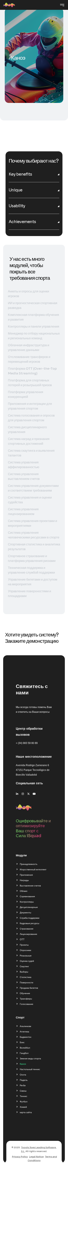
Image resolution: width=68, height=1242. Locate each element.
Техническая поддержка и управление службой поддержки (31, 570)
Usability (17, 206)
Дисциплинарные (29, 907)
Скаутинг (24, 966)
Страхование (26, 928)
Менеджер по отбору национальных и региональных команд (34, 336)
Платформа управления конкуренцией (25, 394)
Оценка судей (27, 961)
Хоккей (23, 1107)
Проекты (24, 944)
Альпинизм (25, 1026)
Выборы (24, 971)
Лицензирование (28, 934)
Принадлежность (28, 864)
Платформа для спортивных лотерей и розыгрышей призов (30, 382)
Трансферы (26, 998)
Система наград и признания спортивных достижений (28, 441)
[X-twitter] (28, 794)
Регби (23, 1085)
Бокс (22, 1042)
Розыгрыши (25, 955)
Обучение (25, 993)
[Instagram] (23, 794)
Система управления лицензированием (23, 511)
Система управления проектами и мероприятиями (32, 523)
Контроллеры (27, 901)
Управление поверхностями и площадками (29, 593)
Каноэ (23, 1063)
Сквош (23, 1090)
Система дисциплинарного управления (27, 429)
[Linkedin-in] (17, 794)
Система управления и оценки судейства (30, 500)
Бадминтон (25, 1037)
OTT (22, 939)
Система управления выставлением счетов (24, 476)
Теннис (23, 1096)
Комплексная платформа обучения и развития (33, 317)
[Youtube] (34, 794)
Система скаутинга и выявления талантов (31, 453)
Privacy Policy (20, 1156)
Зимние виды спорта (30, 1058)
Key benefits (20, 174)
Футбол (23, 1101)
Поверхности (26, 982)
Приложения (26, 874)
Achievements (22, 221)
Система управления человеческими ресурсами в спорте (33, 535)
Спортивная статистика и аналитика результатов (34, 546)
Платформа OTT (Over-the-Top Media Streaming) (32, 371)
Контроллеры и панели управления (33, 327)
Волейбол (25, 1047)
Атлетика (24, 1031)
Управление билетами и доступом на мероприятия (32, 582)
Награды (24, 880)
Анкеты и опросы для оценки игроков (28, 293)
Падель (24, 1080)
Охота (23, 1074)
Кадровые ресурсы (29, 923)
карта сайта (26, 1112)
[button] (34, 174)
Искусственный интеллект (33, 869)
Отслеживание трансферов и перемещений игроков (29, 359)
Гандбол (24, 1053)
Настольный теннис (30, 1069)
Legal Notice (36, 1156)
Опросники (25, 950)
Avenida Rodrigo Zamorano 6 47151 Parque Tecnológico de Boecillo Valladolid (32, 770)
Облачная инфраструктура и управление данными (28, 347)
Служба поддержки (29, 917)
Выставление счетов (30, 885)
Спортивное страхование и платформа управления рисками (32, 558)
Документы (25, 912)
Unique (15, 190)
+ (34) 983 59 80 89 (27, 743)
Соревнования (27, 896)
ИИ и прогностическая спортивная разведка (32, 305)
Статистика (25, 977)
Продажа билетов (29, 987)
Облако (23, 891)
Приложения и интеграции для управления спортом (30, 406)
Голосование (26, 1004)
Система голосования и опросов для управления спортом (31, 418)
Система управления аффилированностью (23, 464)
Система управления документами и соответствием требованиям (33, 488)
